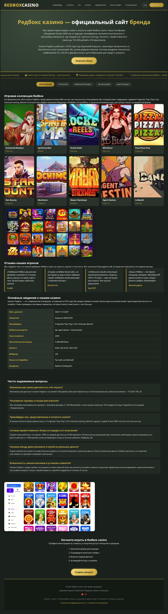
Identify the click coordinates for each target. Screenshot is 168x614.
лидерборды (57, 5)
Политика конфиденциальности (73, 603)
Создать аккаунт (84, 572)
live (79, 5)
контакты (70, 5)
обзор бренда (45, 84)
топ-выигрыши (131, 5)
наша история (115, 5)
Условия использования (98, 603)
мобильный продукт (83, 84)
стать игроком (156, 5)
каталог (88, 5)
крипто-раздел (123, 84)
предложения (100, 5)
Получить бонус (84, 60)
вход (145, 5)
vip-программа (104, 84)
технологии (63, 84)
